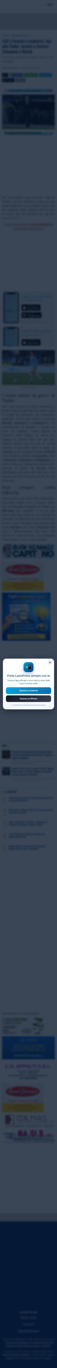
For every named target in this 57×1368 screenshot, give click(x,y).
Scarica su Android (28, 690)
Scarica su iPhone (28, 698)
